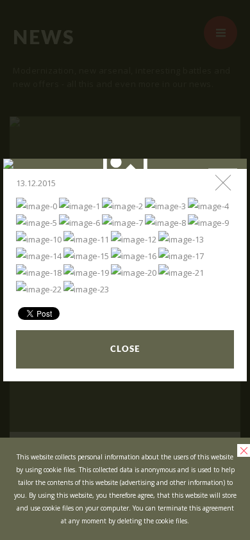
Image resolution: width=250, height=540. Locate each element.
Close (125, 349)
